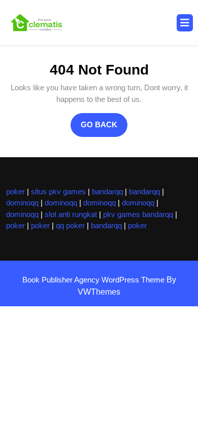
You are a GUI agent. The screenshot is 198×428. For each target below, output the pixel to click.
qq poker (70, 225)
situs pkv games (58, 191)
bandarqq (107, 191)
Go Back (104, 128)
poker (15, 191)
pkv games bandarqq (138, 214)
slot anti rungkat (71, 214)
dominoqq (22, 202)
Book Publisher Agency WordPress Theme (94, 279)
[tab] (185, 22)
